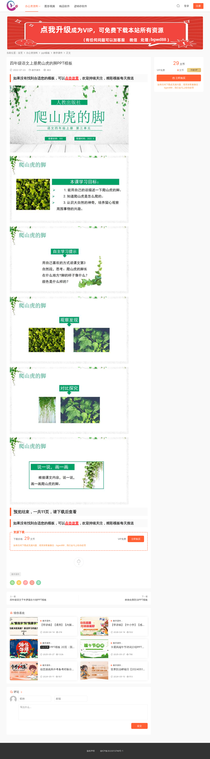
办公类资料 (31, 6)
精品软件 (64, 6)
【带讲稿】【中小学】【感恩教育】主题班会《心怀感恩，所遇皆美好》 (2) (128, 624)
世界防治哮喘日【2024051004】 (127, 669)
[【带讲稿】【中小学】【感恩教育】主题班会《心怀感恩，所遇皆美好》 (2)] (94, 626)
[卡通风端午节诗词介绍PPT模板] (94, 648)
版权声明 (91, 751)
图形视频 (49, 6)
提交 (139, 725)
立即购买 (135, 539)
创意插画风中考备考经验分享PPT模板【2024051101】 (57, 669)
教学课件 (36, 70)
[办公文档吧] (12, 6)
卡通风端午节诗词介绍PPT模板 (128, 647)
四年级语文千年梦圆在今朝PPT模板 (28, 599)
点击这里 (72, 78)
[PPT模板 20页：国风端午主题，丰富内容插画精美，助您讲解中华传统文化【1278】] (24, 648)
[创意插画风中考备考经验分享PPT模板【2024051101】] (24, 670)
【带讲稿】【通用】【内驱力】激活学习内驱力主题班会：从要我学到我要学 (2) (56, 624)
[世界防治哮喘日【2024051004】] (94, 670)
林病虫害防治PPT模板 (136, 599)
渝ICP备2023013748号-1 (111, 751)
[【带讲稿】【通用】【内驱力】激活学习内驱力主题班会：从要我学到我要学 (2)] (24, 626)
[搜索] (178, 5)
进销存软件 (80, 6)
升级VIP (194, 70)
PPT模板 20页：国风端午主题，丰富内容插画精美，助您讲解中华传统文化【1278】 (57, 647)
